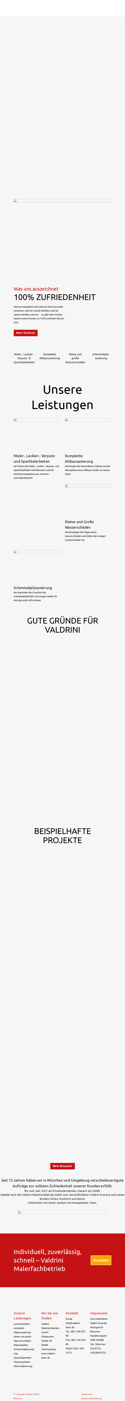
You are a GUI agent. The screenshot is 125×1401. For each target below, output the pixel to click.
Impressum (86, 1394)
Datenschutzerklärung (91, 1398)
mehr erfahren (25, 333)
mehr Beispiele (62, 1166)
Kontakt (101, 1260)
